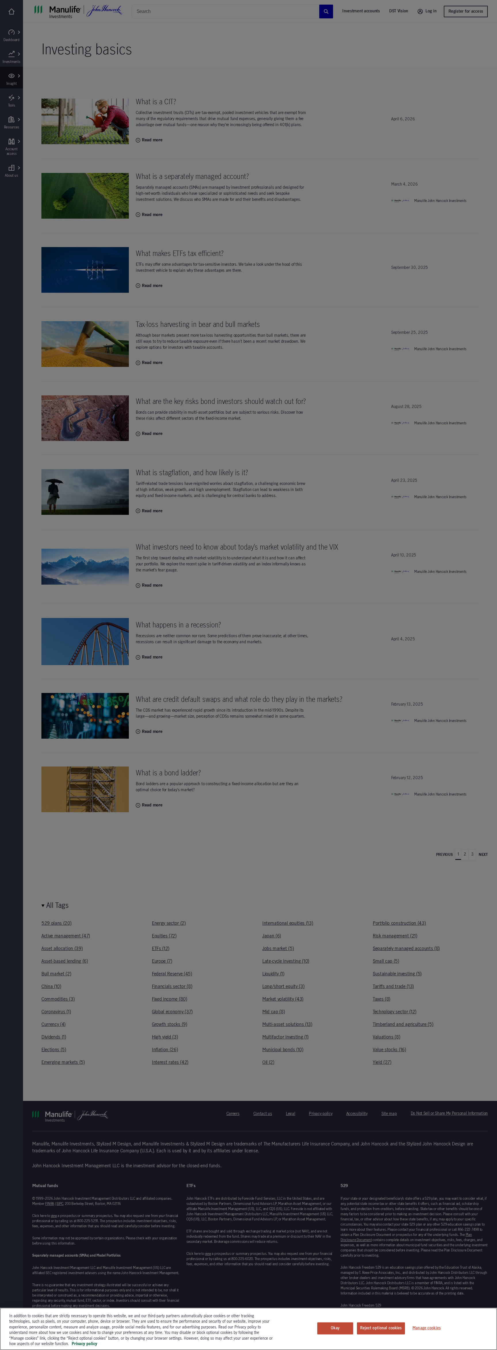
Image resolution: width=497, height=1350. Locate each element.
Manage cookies (426, 1328)
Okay (335, 1328)
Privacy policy (84, 1344)
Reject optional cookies (381, 1328)
